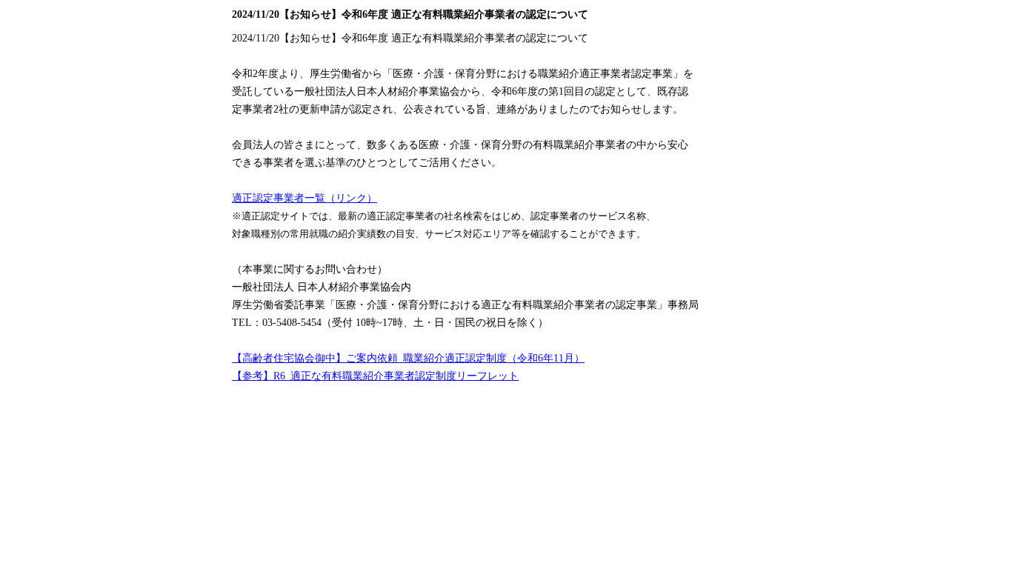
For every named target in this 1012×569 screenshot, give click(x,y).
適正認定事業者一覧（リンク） (304, 198)
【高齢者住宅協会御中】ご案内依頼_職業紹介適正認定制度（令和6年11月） (408, 358)
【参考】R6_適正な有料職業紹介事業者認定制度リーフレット (375, 376)
